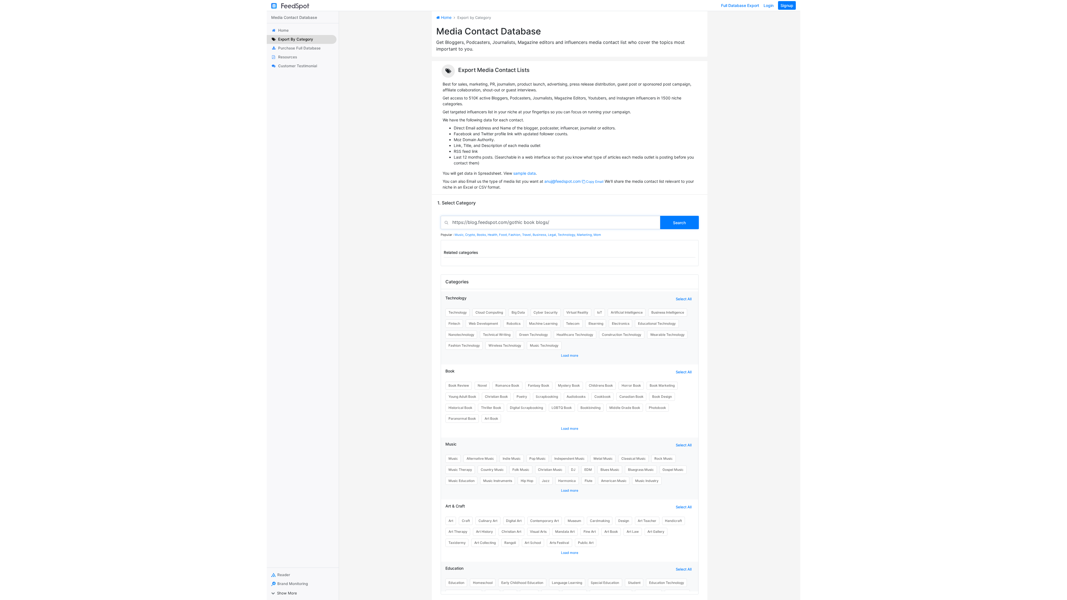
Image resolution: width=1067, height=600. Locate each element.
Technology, (567, 235)
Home (446, 17)
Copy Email (594, 181)
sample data (524, 173)
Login (769, 5)
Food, (503, 235)
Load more (569, 355)
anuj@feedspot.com (562, 181)
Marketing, (585, 235)
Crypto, (471, 235)
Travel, (527, 235)
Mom (597, 235)
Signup (787, 5)
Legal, (553, 235)
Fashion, (515, 235)
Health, (493, 235)
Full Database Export (740, 5)
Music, (460, 235)
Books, (482, 235)
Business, (540, 235)
